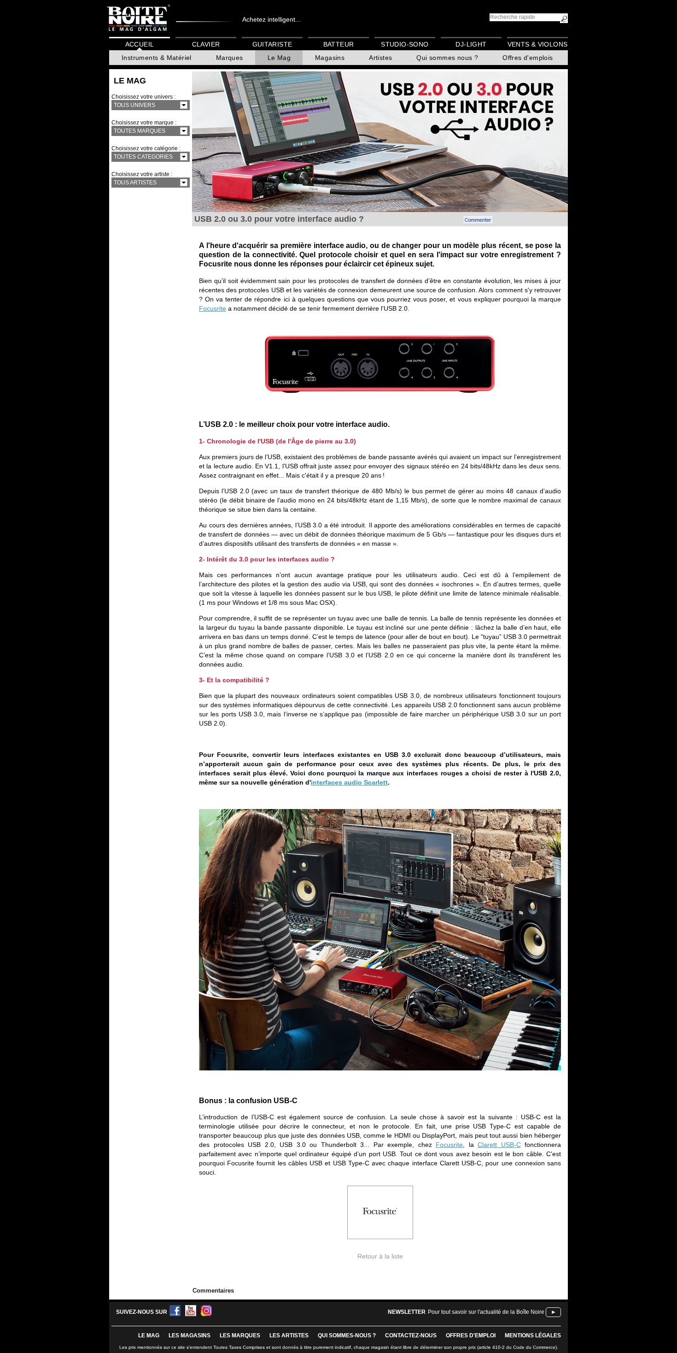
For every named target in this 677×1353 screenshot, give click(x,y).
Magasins (329, 57)
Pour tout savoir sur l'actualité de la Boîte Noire (486, 1312)
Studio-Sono (404, 44)
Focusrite (212, 308)
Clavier (206, 44)
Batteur (338, 44)
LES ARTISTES (289, 1335)
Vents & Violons (538, 44)
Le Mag (279, 57)
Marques (229, 57)
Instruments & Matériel (157, 57)
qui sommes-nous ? (347, 1335)
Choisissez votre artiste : (141, 174)
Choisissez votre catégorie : (146, 148)
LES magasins (189, 1335)
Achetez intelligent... (271, 19)
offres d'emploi (471, 1335)
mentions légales (533, 1335)
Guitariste (272, 44)
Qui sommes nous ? (447, 57)
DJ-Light (470, 44)
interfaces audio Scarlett (349, 782)
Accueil (139, 44)
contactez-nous (411, 1335)
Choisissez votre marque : (143, 122)
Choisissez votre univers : (143, 97)
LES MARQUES (240, 1335)
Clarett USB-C (499, 1144)
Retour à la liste (380, 1256)
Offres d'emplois (527, 57)
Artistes (380, 57)
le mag (148, 1335)
